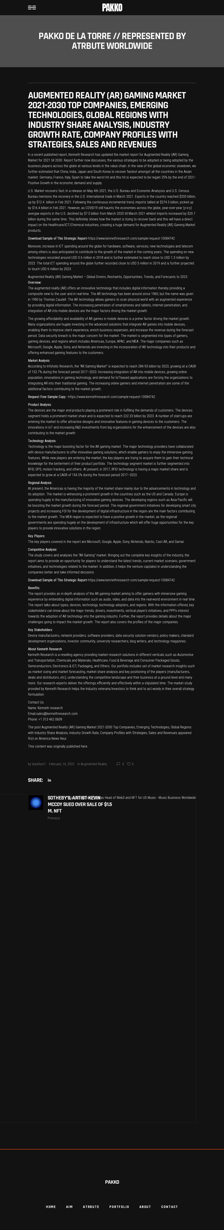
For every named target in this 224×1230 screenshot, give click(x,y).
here (84, 746)
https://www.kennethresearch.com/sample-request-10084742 (131, 238)
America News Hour (52, 738)
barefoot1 (39, 764)
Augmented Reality (94, 764)
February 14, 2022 (61, 764)
